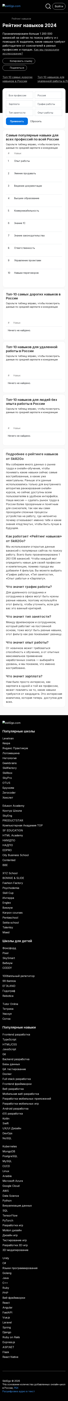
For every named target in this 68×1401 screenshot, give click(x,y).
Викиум (7, 907)
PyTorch (7, 1220)
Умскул (7, 1013)
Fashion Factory (12, 883)
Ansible (7, 1176)
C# (4, 1263)
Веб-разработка (13, 1088)
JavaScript (9, 1049)
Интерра (8, 898)
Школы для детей (17, 941)
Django (6, 1332)
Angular (7, 1307)
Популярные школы (18, 731)
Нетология (9, 758)
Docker (7, 1074)
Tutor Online (10, 1004)
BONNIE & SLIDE (13, 878)
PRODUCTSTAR (12, 820)
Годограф (8, 991)
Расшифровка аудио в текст (18, 1391)
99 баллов (9, 981)
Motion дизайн (12, 1230)
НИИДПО (8, 840)
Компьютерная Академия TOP (22, 825)
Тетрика (7, 1008)
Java (5, 1278)
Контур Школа (12, 810)
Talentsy (7, 927)
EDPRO (7, 850)
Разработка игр (12, 1225)
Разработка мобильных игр (20, 1103)
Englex (6, 902)
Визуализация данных (17, 1205)
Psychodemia (10, 888)
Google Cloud (10, 1185)
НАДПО (7, 845)
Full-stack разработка (16, 1079)
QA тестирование (14, 1069)
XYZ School (9, 873)
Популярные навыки (19, 1027)
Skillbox (7, 773)
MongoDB (8, 1151)
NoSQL (7, 1138)
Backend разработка (15, 1059)
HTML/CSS (9, 1044)
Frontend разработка (16, 1034)
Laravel (7, 1322)
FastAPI (7, 1312)
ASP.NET (8, 1347)
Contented (8, 860)
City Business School (15, 855)
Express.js (8, 1342)
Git (4, 1054)
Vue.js (6, 1317)
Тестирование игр (14, 1240)
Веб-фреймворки (13, 1297)
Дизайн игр (10, 1235)
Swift (5, 1123)
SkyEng (7, 815)
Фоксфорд (9, 948)
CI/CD (6, 1166)
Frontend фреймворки (17, 1084)
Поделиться (16, 67)
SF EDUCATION (12, 830)
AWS (5, 1190)
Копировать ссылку (20, 61)
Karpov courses (12, 912)
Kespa (6, 743)
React (6, 1302)
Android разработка (15, 1108)
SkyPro (7, 777)
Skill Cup (8, 893)
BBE (5, 865)
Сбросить (36, 121)
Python (7, 1200)
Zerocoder (9, 792)
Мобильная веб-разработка (20, 1093)
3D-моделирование (15, 1250)
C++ (5, 1282)
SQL (5, 1210)
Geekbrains (9, 763)
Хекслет (7, 797)
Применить (17, 121)
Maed (5, 932)
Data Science (10, 1195)
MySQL (7, 1161)
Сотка (6, 1018)
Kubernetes (9, 1146)
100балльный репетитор (18, 976)
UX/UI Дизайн (11, 1128)
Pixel (5, 953)
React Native (10, 1357)
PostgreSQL (9, 1156)
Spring (6, 1327)
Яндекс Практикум (15, 748)
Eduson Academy (13, 805)
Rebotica (7, 995)
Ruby (5, 1287)
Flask (5, 1352)
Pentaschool (10, 917)
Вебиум (7, 963)
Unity (5, 1258)
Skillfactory (9, 768)
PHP (5, 1292)
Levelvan (8, 738)
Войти (59, 6)
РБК (16, 1387)
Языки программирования (19, 1268)
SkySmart (8, 958)
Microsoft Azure (12, 1181)
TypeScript (9, 1039)
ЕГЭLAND (8, 986)
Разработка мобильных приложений (26, 1098)
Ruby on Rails (11, 1337)
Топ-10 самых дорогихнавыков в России (17, 79)
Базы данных (11, 1064)
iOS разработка (12, 1113)
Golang (6, 1273)
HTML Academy (12, 835)
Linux (5, 1171)
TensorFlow (9, 1215)
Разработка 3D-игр (15, 1245)
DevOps (7, 1133)
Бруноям (8, 787)
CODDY (7, 967)
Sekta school (10, 922)
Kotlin (5, 1118)
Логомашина (10, 753)
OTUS (6, 782)
